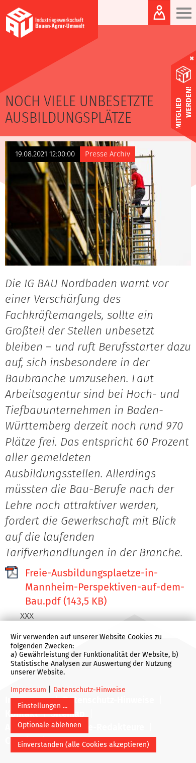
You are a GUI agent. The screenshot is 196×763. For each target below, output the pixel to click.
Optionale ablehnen (49, 725)
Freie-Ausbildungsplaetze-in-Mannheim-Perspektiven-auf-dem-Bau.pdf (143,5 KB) (104, 587)
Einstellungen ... (42, 706)
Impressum (28, 690)
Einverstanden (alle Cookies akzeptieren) (83, 744)
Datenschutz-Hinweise (89, 690)
